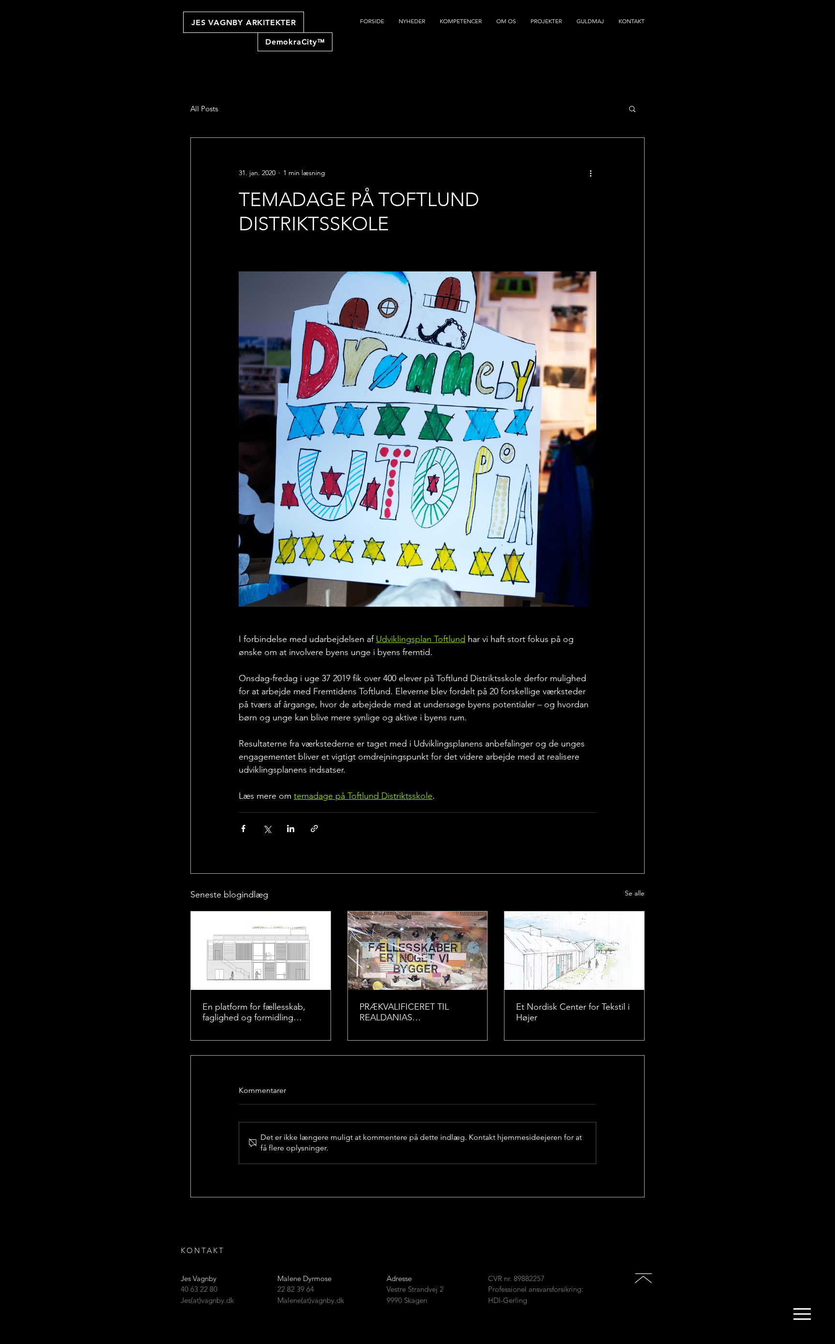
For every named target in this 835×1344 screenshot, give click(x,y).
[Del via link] (314, 828)
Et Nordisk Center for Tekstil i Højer (573, 1012)
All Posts (204, 108)
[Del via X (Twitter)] (267, 828)
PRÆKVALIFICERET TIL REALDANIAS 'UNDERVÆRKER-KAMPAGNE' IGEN (404, 1012)
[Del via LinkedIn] (290, 828)
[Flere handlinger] (590, 173)
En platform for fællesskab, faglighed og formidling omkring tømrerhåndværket (255, 1012)
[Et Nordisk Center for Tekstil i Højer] (574, 950)
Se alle (635, 893)
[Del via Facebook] (243, 828)
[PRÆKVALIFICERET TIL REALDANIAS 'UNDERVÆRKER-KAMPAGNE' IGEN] (418, 950)
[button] (632, 108)
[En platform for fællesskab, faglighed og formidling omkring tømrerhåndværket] (261, 950)
